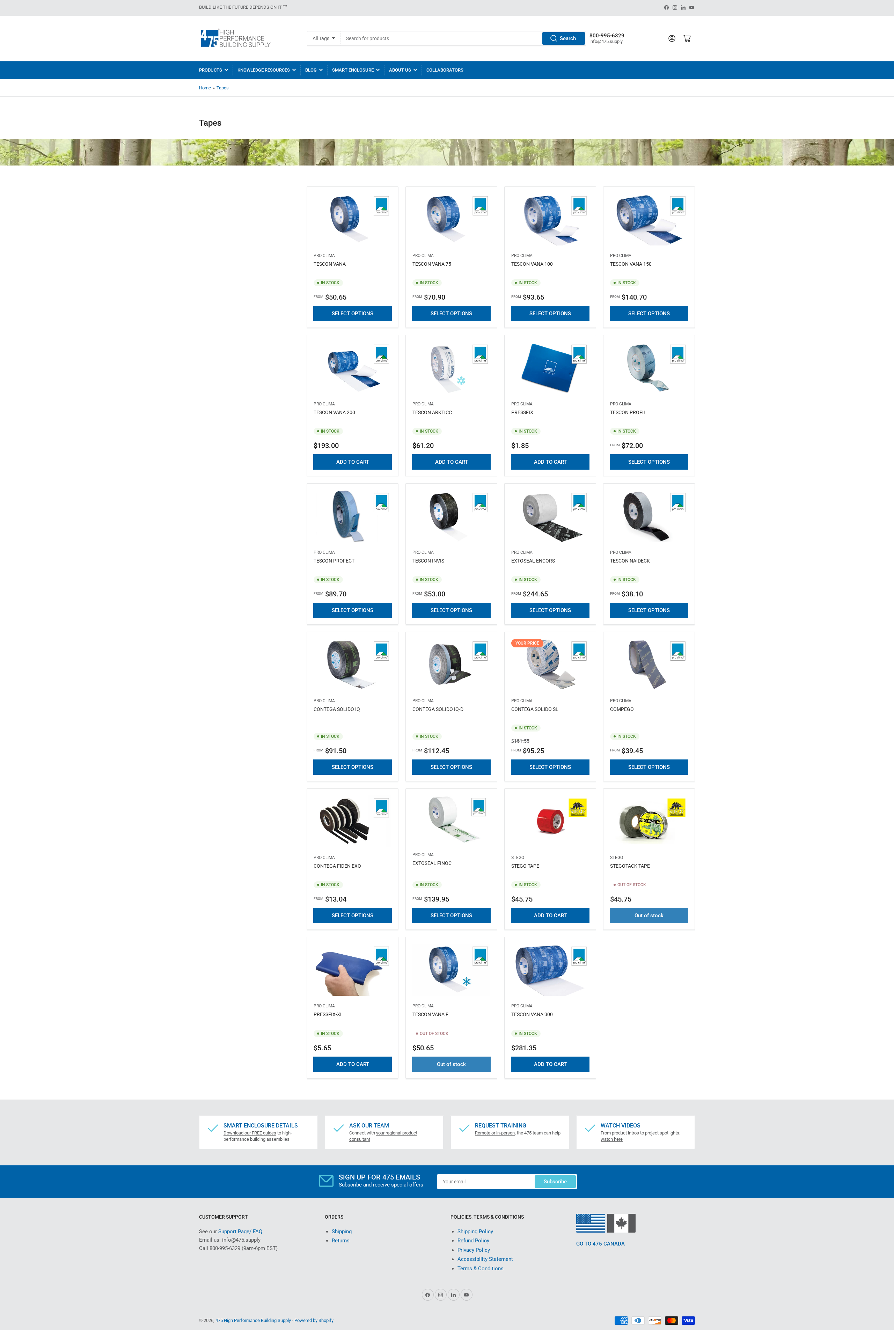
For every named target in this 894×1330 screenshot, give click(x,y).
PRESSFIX (522, 412)
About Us (400, 70)
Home (205, 87)
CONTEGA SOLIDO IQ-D (437, 709)
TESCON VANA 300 (532, 1014)
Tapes (223, 87)
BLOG (311, 70)
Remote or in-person (495, 1133)
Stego (517, 857)
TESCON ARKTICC (432, 412)
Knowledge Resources (263, 70)
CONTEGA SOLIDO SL (534, 709)
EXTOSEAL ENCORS (533, 561)
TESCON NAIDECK (630, 561)
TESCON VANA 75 (431, 264)
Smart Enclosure (353, 70)
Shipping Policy (475, 1231)
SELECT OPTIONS (352, 313)
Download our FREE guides (250, 1133)
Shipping (342, 1231)
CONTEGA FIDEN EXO (337, 866)
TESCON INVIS (428, 561)
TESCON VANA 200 (334, 412)
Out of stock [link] (649, 915)
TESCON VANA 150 (631, 264)
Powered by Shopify (314, 1320)
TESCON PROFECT (334, 561)
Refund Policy (473, 1240)
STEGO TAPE (525, 866)
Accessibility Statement (485, 1259)
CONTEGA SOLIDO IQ (337, 709)
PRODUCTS (210, 70)
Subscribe (555, 1181)
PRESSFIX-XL (328, 1014)
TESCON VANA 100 (532, 264)
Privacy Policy (473, 1250)
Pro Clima (324, 255)
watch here (612, 1139)
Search (568, 38)
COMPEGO (622, 709)
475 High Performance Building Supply (253, 1320)
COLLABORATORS (444, 70)
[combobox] (463, 38)
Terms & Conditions (480, 1268)
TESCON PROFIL (628, 412)
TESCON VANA (330, 264)
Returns (341, 1240)
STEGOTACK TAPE (630, 866)
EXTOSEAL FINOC (432, 863)
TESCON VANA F (430, 1014)
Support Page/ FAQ (240, 1231)
